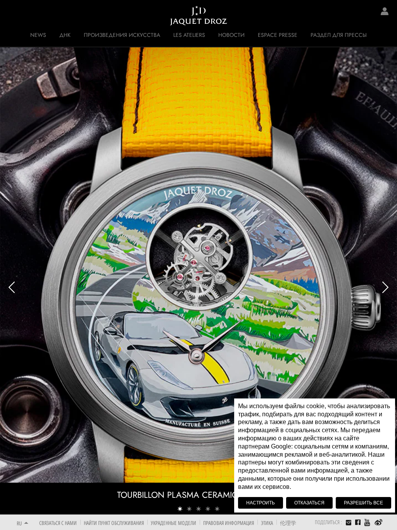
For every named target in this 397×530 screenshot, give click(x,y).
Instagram (348, 523)
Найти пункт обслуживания (114, 523)
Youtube (367, 522)
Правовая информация (228, 523)
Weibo (379, 522)
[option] (198, 280)
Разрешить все (363, 503)
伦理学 (288, 523)
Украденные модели (173, 523)
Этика (267, 523)
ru (19, 523)
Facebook (358, 522)
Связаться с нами (58, 523)
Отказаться (309, 503)
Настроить (260, 503)
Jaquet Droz (11, 15)
